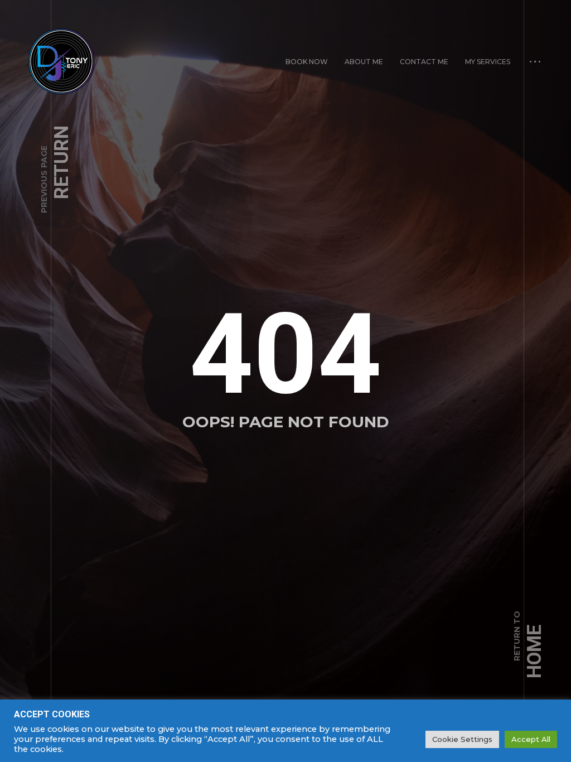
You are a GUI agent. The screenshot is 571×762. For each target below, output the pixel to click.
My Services (487, 61)
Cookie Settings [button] (462, 739)
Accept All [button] (530, 739)
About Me (364, 61)
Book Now (307, 61)
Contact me (424, 61)
